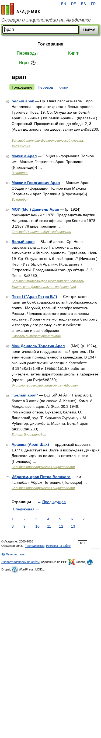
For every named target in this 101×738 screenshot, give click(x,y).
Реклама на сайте (58, 545)
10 (37, 526)
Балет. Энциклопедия (29, 435)
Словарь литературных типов (36, 336)
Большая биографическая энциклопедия (43, 467)
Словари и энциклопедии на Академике (46, 20)
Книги (73, 53)
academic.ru (20, 9)
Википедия (20, 173)
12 (61, 526)
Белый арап (23, 241)
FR (93, 4)
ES (83, 4)
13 (73, 526)
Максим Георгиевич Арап (36, 182)
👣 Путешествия (13, 554)
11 (49, 526)
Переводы (27, 53)
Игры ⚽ (27, 62)
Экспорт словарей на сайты (20, 561)
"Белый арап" (25, 395)
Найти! (89, 30)
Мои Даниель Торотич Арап (38, 346)
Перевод (45, 87)
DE (73, 4)
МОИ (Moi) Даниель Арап (35, 209)
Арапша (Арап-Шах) (31, 444)
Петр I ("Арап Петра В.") (34, 296)
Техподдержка (34, 545)
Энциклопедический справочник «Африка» (45, 385)
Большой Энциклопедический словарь (41, 232)
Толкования (50, 44)
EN (63, 4)
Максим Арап (24, 156)
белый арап (23, 101)
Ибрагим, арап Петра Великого (41, 477)
